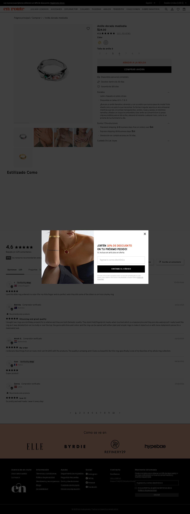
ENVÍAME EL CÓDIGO (121, 269)
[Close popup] (145, 234)
